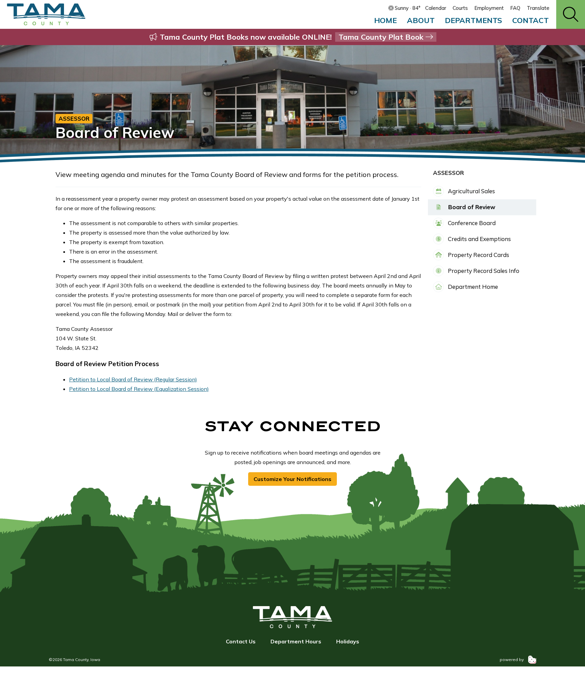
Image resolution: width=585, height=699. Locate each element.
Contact (530, 20)
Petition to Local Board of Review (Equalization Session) (139, 388)
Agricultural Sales (471, 191)
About (421, 20)
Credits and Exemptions (479, 238)
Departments (473, 20)
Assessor (74, 118)
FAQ (515, 8)
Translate (538, 8)
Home (385, 20)
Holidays (347, 641)
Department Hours (295, 641)
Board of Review (471, 207)
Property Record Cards (478, 254)
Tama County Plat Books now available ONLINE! (292, 37)
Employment (489, 8)
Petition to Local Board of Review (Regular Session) (133, 379)
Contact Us (241, 641)
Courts (460, 8)
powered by (512, 659)
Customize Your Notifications (292, 479)
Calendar (435, 8)
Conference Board (471, 222)
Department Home (472, 286)
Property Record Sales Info (483, 270)
